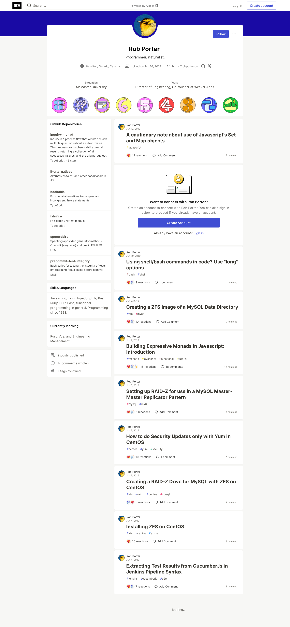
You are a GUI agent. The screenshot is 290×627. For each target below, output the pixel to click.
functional (166, 358)
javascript (134, 147)
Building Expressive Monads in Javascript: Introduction (175, 349)
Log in (237, 6)
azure (153, 533)
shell (141, 274)
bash (131, 274)
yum (144, 449)
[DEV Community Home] (17, 5)
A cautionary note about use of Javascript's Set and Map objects (181, 138)
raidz (143, 404)
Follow (220, 34)
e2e (163, 578)
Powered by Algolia (142, 5)
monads (133, 358)
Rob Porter (133, 125)
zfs (130, 313)
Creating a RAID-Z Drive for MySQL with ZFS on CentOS (181, 484)
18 (174, 366)
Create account (261, 6)
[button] (59, 105)
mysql (140, 313)
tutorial (182, 358)
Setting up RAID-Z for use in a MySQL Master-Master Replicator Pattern (179, 394)
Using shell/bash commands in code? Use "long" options (182, 265)
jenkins (132, 578)
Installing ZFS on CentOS (155, 526)
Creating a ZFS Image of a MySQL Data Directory (182, 307)
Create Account (179, 223)
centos (132, 449)
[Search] (29, 5)
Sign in (199, 233)
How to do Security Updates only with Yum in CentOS (178, 439)
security (157, 449)
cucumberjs (148, 578)
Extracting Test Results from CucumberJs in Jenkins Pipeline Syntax (177, 569)
